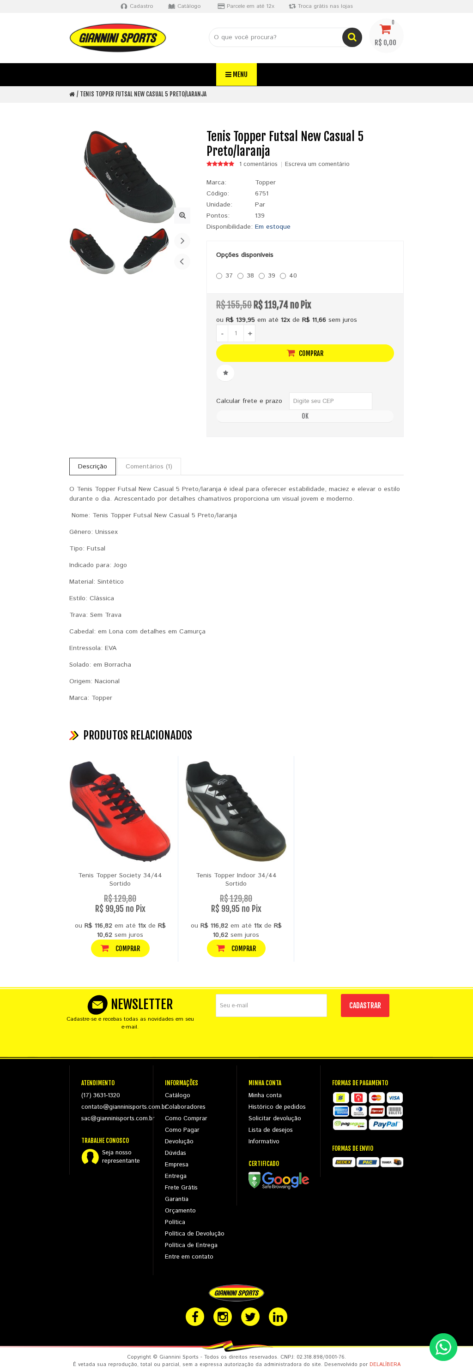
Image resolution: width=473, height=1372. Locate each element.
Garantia (176, 1199)
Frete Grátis (181, 1187)
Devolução (179, 1141)
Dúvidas (175, 1153)
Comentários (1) (149, 466)
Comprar (310, 353)
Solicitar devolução (275, 1118)
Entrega (176, 1176)
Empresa (176, 1164)
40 (293, 275)
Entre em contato (189, 1257)
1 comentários (258, 164)
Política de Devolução (194, 1234)
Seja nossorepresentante (121, 1157)
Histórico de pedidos (277, 1107)
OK (305, 416)
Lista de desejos (271, 1130)
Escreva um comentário (317, 164)
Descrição (92, 466)
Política (175, 1222)
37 (229, 275)
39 (271, 275)
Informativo (264, 1141)
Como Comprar (186, 1118)
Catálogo (177, 1095)
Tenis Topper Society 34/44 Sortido (120, 879)
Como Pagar (182, 1130)
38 (250, 275)
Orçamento (180, 1210)
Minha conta (265, 1095)
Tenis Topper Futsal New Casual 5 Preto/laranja (143, 94)
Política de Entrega (191, 1245)
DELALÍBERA (385, 1364)
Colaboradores (185, 1107)
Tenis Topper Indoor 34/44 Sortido (236, 879)
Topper (265, 182)
